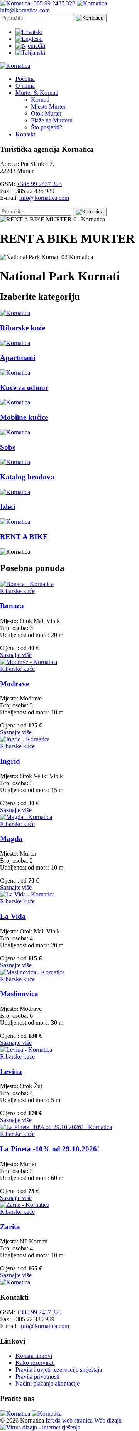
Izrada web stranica (69, 1420)
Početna (25, 78)
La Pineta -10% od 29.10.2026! (49, 1149)
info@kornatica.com (44, 197)
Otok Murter (46, 113)
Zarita (10, 1227)
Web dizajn (108, 1420)
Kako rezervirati (35, 1362)
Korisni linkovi (33, 1355)
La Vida (13, 916)
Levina (11, 1071)
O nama (25, 85)
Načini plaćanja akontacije (47, 1383)
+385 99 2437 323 (39, 184)
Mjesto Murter (48, 106)
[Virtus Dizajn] (40, 1427)
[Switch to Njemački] (30, 45)
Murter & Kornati (36, 92)
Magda (11, 838)
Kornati (40, 99)
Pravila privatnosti (37, 1376)
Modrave (14, 684)
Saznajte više (16, 655)
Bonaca (12, 606)
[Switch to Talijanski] (30, 52)
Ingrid (10, 761)
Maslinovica (19, 994)
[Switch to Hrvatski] (28, 31)
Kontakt (25, 134)
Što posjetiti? (46, 127)
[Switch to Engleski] (29, 38)
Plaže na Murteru (52, 120)
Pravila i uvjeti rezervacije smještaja (58, 1369)
